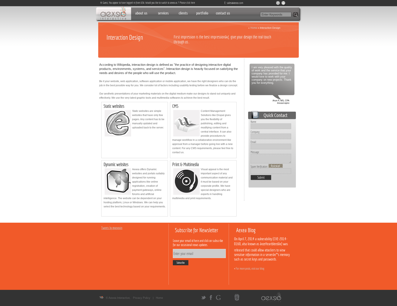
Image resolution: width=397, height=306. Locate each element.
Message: (255, 152)
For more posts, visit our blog (250, 268)
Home (253, 27)
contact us (223, 13)
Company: (255, 132)
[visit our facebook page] (210, 299)
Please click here (187, 2)
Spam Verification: (260, 166)
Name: (254, 121)
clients (183, 13)
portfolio (202, 13)
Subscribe (181, 262)
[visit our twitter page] (203, 299)
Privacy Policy (141, 297)
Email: (254, 142)
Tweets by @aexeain (111, 228)
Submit (261, 177)
